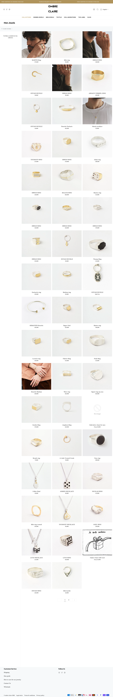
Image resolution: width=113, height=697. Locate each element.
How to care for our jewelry (12, 680)
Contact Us (7, 683)
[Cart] (101, 9)
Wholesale (7, 687)
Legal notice (19, 695)
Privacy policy (40, 695)
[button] (105, 9)
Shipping (6, 672)
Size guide (7, 676)
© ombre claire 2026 (9, 695)
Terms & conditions (29, 695)
